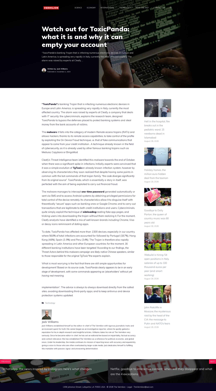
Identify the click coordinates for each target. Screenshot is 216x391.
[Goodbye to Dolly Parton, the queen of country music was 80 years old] (157, 203)
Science (78, 8)
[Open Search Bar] (171, 7)
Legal (129, 387)
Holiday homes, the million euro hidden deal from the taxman (156, 174)
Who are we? (142, 8)
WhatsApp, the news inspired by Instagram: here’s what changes (47, 369)
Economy (91, 8)
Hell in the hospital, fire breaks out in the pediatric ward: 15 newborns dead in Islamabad (157, 129)
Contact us (159, 8)
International (107, 8)
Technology (125, 8)
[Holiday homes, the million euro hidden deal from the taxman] (157, 163)
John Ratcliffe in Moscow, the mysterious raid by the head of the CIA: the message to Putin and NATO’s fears (157, 315)
